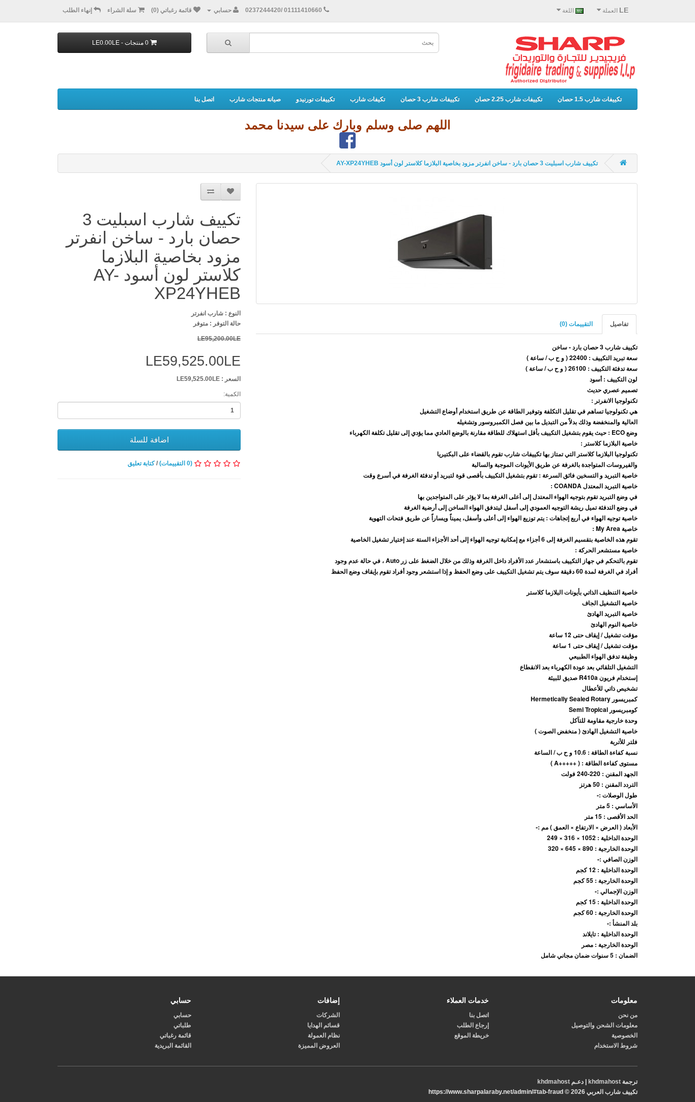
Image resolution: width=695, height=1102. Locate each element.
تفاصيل (619, 323)
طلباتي (182, 1025)
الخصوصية (625, 1035)
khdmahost (604, 1081)
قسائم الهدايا (323, 1025)
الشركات (328, 1015)
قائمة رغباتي (175, 1035)
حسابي (182, 1015)
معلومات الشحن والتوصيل (604, 1025)
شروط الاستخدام (616, 1045)
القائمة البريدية (173, 1045)
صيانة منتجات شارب (255, 99)
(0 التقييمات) (175, 463)
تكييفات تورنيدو (315, 99)
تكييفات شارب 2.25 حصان (508, 99)
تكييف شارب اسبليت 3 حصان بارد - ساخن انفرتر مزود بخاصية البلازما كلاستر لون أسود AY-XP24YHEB (467, 163)
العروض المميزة (319, 1045)
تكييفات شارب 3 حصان (429, 99)
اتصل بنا (204, 99)
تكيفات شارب (367, 99)
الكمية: (232, 394)
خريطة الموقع (471, 1035)
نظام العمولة (324, 1035)
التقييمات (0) (576, 323)
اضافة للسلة (149, 439)
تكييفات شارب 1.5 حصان (590, 99)
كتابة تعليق (141, 463)
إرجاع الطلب (473, 1025)
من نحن (628, 1015)
